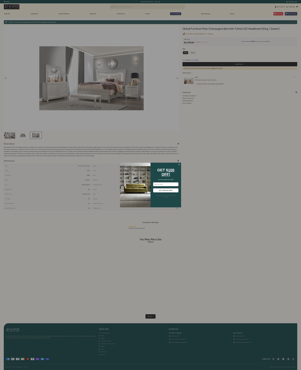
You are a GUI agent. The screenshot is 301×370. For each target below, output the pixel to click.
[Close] (179, 164)
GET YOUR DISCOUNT (166, 190)
